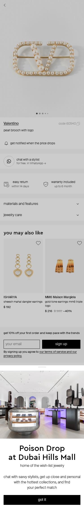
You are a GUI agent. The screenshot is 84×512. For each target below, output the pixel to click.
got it (42, 500)
